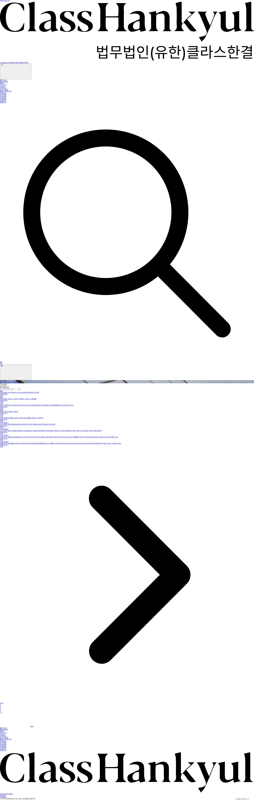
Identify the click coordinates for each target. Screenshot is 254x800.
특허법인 (5, 105)
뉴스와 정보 (7, 382)
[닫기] (15, 71)
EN (1, 363)
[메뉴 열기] (15, 372)
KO (1, 362)
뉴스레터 (15, 382)
